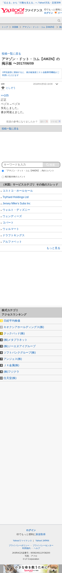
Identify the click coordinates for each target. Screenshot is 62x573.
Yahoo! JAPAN (42, 540)
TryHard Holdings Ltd (16, 197)
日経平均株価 (12, 320)
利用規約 (26, 548)
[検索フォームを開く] (59, 21)
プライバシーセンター (43, 545)
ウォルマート (11, 228)
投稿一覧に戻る (11, 53)
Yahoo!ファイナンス (22, 540)
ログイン (48, 13)
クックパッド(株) (14, 333)
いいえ (55, 121)
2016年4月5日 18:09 (43, 84)
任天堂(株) (10, 378)
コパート (8, 222)
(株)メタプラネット (15, 339)
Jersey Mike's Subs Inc (16, 203)
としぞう (11, 87)
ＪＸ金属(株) (11, 365)
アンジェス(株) (13, 358)
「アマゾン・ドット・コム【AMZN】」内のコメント (29, 170)
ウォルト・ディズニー (16, 209)
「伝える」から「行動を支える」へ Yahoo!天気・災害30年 (31, 2)
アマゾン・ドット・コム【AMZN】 (38, 27)
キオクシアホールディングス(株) (24, 327)
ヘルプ (37, 548)
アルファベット (12, 241)
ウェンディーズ (12, 216)
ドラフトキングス (14, 235)
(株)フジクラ (11, 371)
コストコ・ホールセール (18, 190)
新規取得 (40, 534)
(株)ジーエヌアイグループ (20, 346)
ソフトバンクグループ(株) (20, 352)
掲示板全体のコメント (15, 176)
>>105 (5, 95)
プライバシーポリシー (19, 545)
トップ (5, 27)
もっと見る (53, 248)
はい (44, 121)
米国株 (15, 27)
